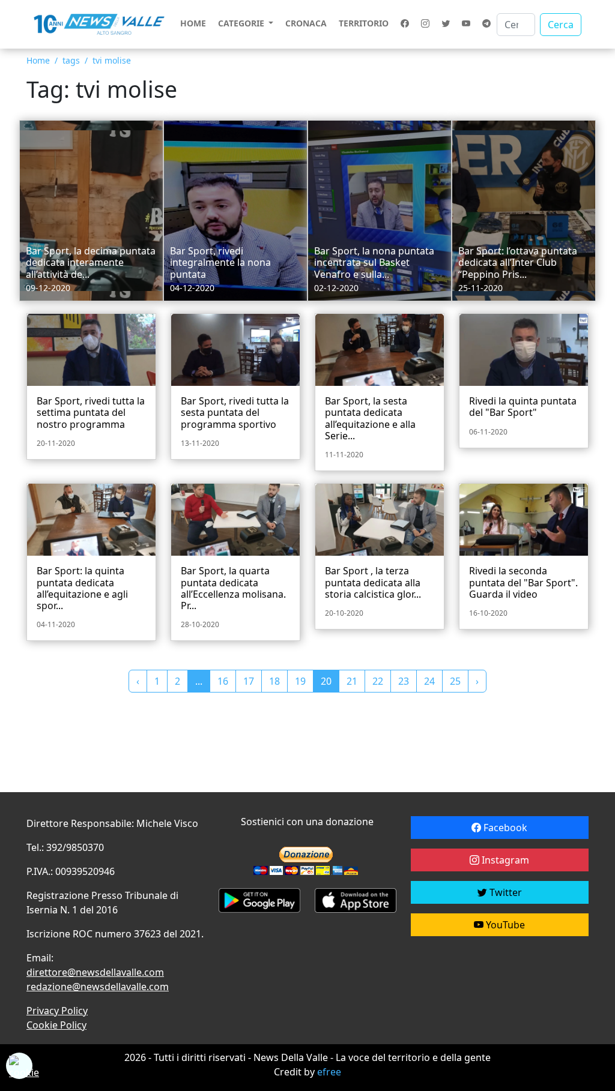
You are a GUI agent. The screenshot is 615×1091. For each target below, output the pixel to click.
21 (352, 681)
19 (300, 681)
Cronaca (306, 23)
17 (248, 681)
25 (455, 681)
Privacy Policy (57, 1010)
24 (429, 681)
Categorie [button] (242, 23)
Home (193, 23)
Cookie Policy (56, 1025)
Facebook (504, 827)
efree (329, 1071)
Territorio (364, 23)
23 (403, 681)
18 (274, 681)
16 (222, 681)
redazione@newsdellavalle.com (97, 986)
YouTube (504, 924)
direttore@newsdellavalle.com (95, 972)
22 (377, 681)
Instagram (504, 860)
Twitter (504, 892)
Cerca (561, 24)
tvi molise (111, 60)
